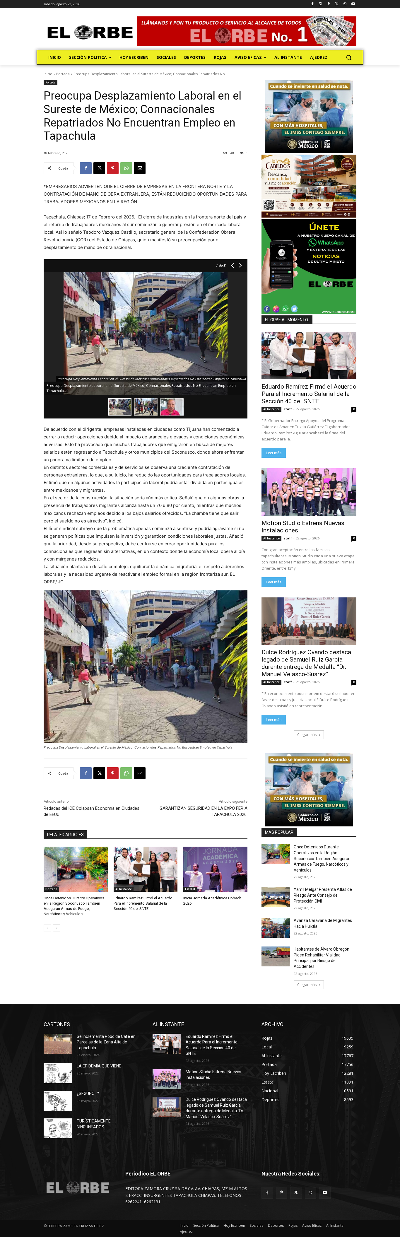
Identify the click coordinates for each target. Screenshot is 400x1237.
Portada (63, 73)
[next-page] (56, 928)
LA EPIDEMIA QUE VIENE (99, 1066)
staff (288, 409)
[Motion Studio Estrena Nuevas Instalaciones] (308, 492)
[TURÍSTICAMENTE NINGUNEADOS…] (58, 1128)
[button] (349, 57)
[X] (337, 4)
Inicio (48, 73)
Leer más (273, 453)
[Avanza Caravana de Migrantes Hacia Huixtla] (275, 928)
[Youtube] (353, 4)
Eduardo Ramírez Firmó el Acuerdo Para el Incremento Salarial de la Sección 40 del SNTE (143, 903)
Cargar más (307, 734)
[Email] (140, 168)
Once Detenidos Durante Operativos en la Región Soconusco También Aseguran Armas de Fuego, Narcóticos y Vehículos (322, 858)
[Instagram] (320, 4)
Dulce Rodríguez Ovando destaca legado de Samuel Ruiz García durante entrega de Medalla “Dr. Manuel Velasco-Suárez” (306, 663)
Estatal (190, 889)
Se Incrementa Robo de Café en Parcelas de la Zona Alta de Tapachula (106, 1042)
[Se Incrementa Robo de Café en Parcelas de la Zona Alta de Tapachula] (58, 1044)
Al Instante (123, 889)
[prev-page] (47, 928)
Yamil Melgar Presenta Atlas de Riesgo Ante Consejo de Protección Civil (323, 895)
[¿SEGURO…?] (58, 1101)
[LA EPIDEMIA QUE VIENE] (58, 1073)
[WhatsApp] (344, 4)
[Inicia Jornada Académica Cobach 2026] (215, 869)
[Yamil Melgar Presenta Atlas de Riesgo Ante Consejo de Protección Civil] (275, 897)
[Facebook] (312, 4)
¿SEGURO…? (88, 1093)
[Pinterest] (328, 4)
